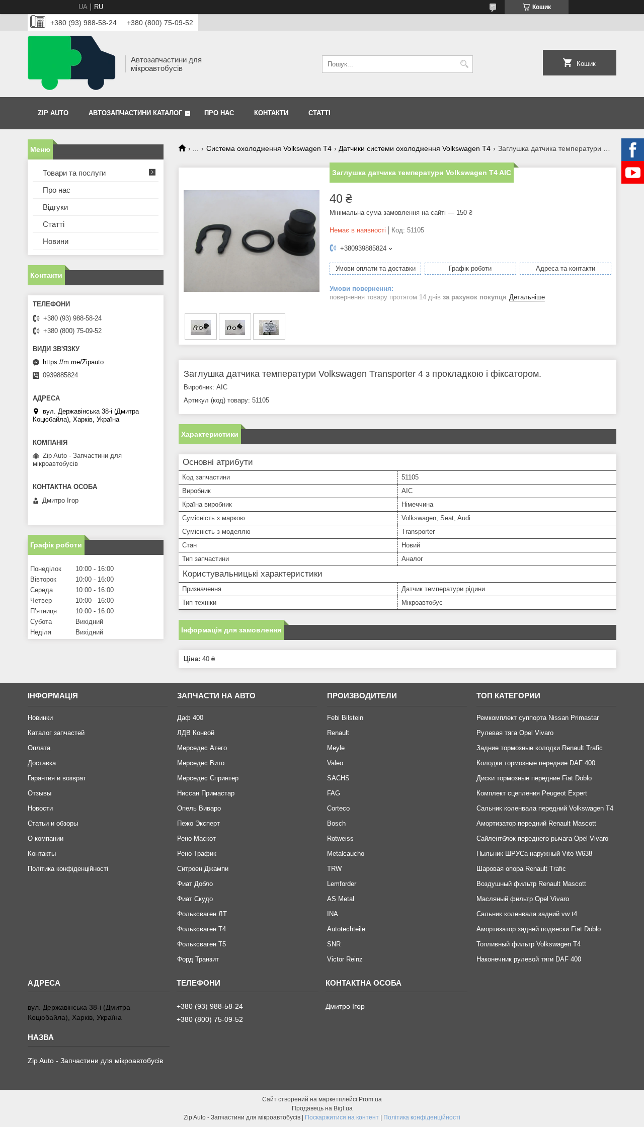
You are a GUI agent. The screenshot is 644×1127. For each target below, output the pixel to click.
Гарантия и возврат (57, 778)
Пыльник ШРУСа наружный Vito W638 (534, 853)
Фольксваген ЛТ (202, 914)
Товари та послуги (74, 173)
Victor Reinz (345, 959)
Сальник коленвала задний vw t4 (526, 914)
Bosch (336, 823)
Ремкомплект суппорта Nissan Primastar (537, 717)
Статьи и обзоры (53, 823)
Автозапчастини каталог (135, 113)
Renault (338, 733)
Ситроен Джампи (202, 868)
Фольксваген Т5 (201, 944)
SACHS (338, 778)
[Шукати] (464, 64)
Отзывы (39, 793)
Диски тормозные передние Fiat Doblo (534, 778)
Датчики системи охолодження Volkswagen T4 (415, 148)
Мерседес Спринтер (207, 778)
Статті (319, 113)
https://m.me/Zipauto (73, 362)
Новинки (40, 717)
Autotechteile (346, 929)
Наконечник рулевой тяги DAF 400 (528, 959)
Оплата (39, 748)
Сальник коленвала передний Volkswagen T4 (544, 808)
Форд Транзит (198, 959)
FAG (333, 793)
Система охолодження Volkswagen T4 (269, 148)
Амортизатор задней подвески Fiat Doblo (538, 929)
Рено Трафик (196, 853)
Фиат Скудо (195, 899)
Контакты (42, 853)
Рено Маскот (196, 838)
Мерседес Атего (202, 748)
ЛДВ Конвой (195, 733)
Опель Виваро (199, 808)
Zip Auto (53, 113)
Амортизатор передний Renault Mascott (536, 823)
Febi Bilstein (345, 717)
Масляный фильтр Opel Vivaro (522, 899)
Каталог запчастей (56, 733)
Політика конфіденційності (68, 868)
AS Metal (340, 899)
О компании (45, 838)
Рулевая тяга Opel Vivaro (514, 733)
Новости (40, 808)
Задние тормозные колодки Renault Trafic (539, 748)
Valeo (335, 763)
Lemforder (341, 884)
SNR (334, 944)
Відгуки (55, 207)
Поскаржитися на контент (342, 1117)
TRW (334, 868)
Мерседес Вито (200, 763)
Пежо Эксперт (198, 823)
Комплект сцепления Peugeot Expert (531, 793)
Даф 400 (190, 717)
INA (332, 914)
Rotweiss (340, 838)
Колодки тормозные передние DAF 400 (535, 763)
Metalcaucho (345, 853)
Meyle (336, 748)
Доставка (42, 763)
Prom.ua (370, 1099)
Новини (55, 241)
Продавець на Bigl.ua (322, 1108)
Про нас (219, 113)
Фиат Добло (195, 884)
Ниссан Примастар (205, 793)
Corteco (338, 808)
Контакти (271, 113)
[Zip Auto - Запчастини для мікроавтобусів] (73, 64)
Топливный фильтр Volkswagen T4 (528, 944)
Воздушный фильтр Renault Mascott (531, 884)
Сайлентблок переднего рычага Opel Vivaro (542, 838)
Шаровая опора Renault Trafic (521, 868)
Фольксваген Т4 (201, 929)
